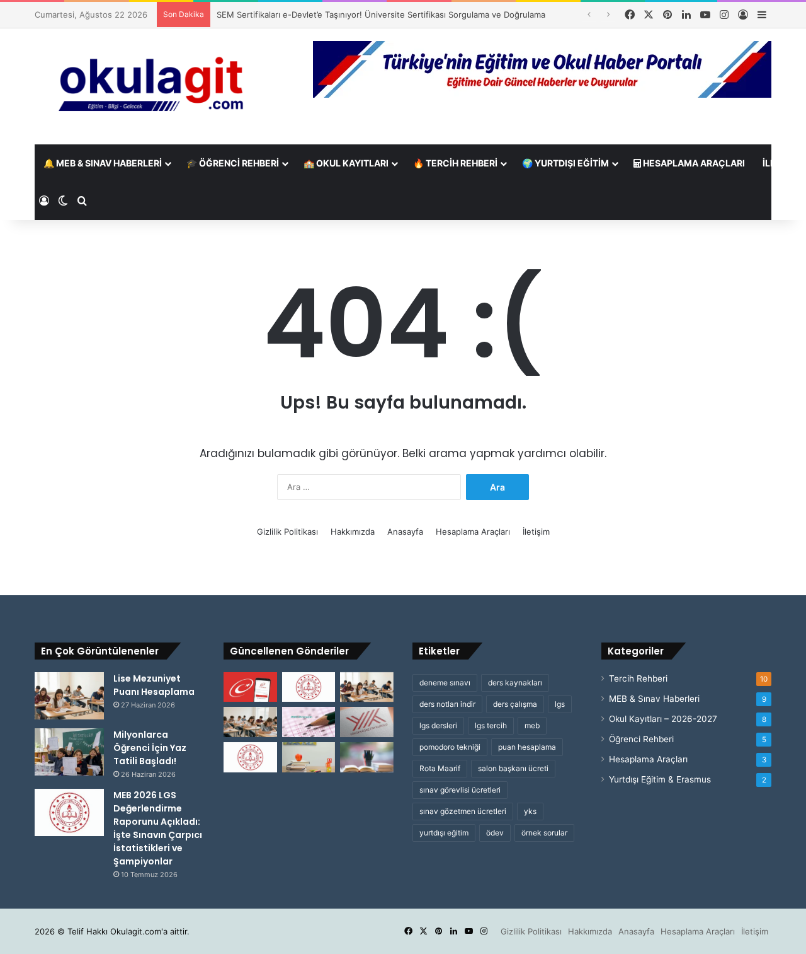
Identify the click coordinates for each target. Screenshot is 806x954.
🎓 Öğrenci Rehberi (232, 163)
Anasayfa (405, 531)
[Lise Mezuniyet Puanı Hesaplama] (69, 695)
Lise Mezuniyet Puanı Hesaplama (154, 685)
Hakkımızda (353, 531)
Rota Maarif (439, 768)
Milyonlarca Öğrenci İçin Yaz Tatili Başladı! (149, 747)
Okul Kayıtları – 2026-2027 (663, 719)
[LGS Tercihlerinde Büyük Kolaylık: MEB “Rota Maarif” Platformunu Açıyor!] (250, 757)
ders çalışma (515, 704)
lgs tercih (491, 725)
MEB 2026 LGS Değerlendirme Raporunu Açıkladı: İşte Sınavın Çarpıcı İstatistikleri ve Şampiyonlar (157, 828)
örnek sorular (544, 832)
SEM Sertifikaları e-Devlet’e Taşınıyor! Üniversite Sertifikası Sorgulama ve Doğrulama (381, 14)
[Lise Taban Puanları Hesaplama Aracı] (367, 687)
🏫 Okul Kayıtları (346, 163)
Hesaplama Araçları (693, 163)
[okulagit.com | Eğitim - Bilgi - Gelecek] (151, 86)
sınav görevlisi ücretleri (460, 789)
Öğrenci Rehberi (641, 739)
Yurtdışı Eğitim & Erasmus (660, 779)
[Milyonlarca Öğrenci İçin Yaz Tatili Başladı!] (69, 752)
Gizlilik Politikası (287, 531)
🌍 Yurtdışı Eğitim (565, 163)
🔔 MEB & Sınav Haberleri (102, 163)
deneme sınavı (444, 682)
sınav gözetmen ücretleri (462, 811)
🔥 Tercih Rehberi (455, 163)
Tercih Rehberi (638, 678)
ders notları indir (447, 704)
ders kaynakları (515, 682)
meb (532, 725)
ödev (495, 832)
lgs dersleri (438, 725)
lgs (560, 704)
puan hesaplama (527, 747)
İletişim (536, 531)
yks (530, 811)
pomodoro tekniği (449, 747)
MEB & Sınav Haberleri (654, 699)
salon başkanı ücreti (513, 768)
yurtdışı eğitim (443, 832)
